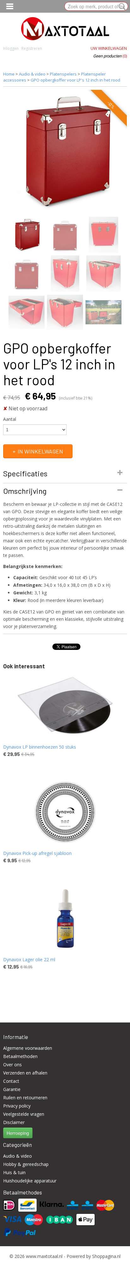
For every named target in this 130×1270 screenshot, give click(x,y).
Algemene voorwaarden (27, 1048)
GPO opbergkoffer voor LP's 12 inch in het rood (75, 80)
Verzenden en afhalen (25, 1073)
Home (9, 74)
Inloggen (11, 48)
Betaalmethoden (20, 1056)
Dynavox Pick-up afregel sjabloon (37, 853)
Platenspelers (63, 74)
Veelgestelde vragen (23, 1114)
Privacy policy (17, 1106)
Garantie (12, 1089)
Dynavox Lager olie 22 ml (29, 959)
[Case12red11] (65, 152)
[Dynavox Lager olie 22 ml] (65, 918)
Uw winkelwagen (109, 48)
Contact (11, 1081)
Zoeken (121, 6)
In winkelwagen (40, 451)
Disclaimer (14, 1122)
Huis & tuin (14, 1172)
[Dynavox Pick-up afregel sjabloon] (65, 812)
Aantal (9, 419)
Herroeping (18, 1133)
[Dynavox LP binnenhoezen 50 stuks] (65, 705)
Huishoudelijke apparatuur (29, 1181)
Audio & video (32, 74)
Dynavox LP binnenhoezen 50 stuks (39, 747)
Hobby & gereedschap (26, 1164)
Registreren (31, 48)
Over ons (12, 1065)
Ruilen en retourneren (25, 1098)
